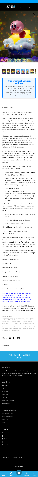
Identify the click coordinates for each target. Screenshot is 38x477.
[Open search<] (21, 7)
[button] (35, 65)
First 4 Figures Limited (18, 457)
